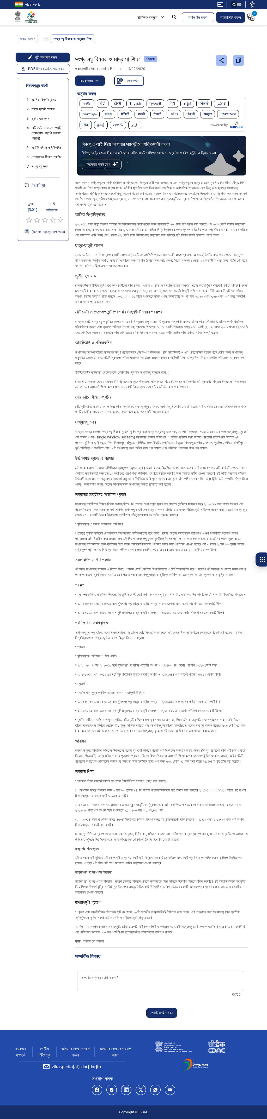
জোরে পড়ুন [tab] (133, 80)
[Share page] (221, 60)
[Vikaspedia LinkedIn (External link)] (126, 1090)
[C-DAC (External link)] (216, 1047)
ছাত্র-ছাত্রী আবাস (43, 108)
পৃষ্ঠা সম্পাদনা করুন (46, 57)
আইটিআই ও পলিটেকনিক (47, 147)
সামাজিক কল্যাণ (147, 17)
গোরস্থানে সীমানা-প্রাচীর (47, 156)
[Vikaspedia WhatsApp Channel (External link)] (155, 1090)
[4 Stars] (53, 220)
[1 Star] (29, 220)
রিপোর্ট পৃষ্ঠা (38, 185)
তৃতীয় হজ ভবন (40, 118)
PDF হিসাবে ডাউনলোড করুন (46, 68)
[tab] (90, 81)
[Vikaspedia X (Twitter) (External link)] (141, 1090)
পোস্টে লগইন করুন (161, 1012)
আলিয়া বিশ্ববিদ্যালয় (44, 99)
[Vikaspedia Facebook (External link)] (97, 1090)
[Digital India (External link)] (195, 1065)
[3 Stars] (45, 220)
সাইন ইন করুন (198, 17)
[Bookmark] (238, 60)
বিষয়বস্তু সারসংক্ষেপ (98, 164)
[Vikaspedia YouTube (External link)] (170, 1090)
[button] (38, 99)
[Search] (174, 17)
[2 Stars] (37, 220)
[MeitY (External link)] (18, 17)
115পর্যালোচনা (52, 207)
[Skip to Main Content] (220, 4)
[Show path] (46, 39)
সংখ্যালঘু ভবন (40, 166)
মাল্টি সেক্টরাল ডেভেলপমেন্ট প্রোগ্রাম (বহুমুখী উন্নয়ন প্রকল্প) (46, 133)
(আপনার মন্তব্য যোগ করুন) (48, 231)
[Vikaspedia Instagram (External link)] (111, 1090)
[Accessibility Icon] (252, 4)
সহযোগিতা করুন (230, 17)
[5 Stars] (60, 220)
